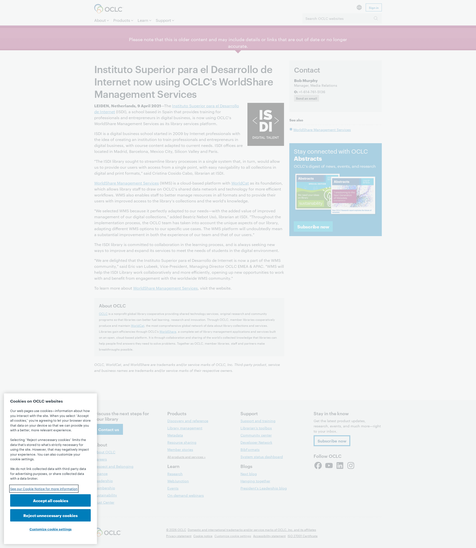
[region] (50, 468)
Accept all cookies (50, 500)
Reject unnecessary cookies (50, 515)
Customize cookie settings (51, 529)
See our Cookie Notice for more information (44, 488)
